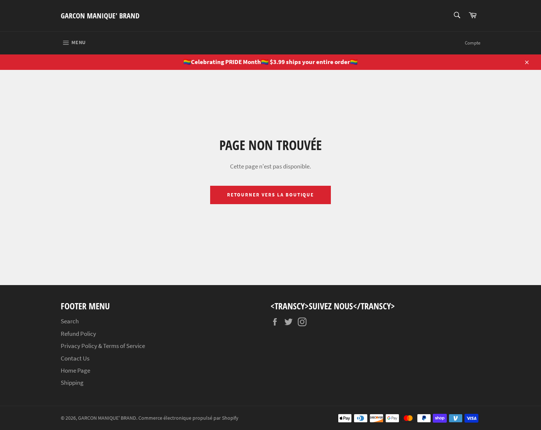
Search (70, 321)
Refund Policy (78, 334)
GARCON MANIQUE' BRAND (100, 16)
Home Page (75, 370)
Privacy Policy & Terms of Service (103, 346)
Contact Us (75, 358)
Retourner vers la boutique (270, 195)
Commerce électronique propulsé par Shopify (188, 418)
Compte (472, 43)
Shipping (72, 383)
